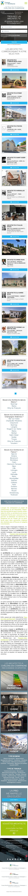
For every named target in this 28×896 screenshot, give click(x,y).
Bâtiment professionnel (18, 762)
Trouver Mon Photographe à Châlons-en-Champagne (13, 885)
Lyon (5, 842)
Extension (5, 774)
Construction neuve (10, 771)
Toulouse (20, 842)
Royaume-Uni (13, 847)
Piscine (17, 777)
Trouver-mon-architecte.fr (18, 534)
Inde (21, 847)
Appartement (20, 758)
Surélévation (21, 772)
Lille (6, 843)
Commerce (17, 760)
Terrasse (17, 774)
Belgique (3, 847)
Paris (2, 842)
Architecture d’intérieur (11, 779)
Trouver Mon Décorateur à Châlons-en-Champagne (13, 876)
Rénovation (20, 771)
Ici (14, 833)
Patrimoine (10, 763)
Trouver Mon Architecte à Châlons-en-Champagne (13, 868)
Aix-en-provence (14, 842)
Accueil (3, 12)
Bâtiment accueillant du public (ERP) (18, 764)
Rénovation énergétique (9, 772)
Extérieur (3, 763)
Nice (9, 843)
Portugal (24, 847)
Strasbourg (16, 843)
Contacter (15, 70)
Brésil (14, 848)
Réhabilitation (22, 781)
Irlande (18, 847)
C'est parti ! (14, 800)
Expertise (11, 774)
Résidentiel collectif (7, 760)
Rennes (21, 843)
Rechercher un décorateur (19, 13)
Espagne (8, 847)
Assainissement (12, 781)
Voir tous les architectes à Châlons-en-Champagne (14, 502)
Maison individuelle (9, 758)
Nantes (12, 843)
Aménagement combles (14, 782)
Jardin (22, 777)
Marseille (8, 842)
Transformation (12, 776)
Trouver (14, 42)
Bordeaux (25, 842)
